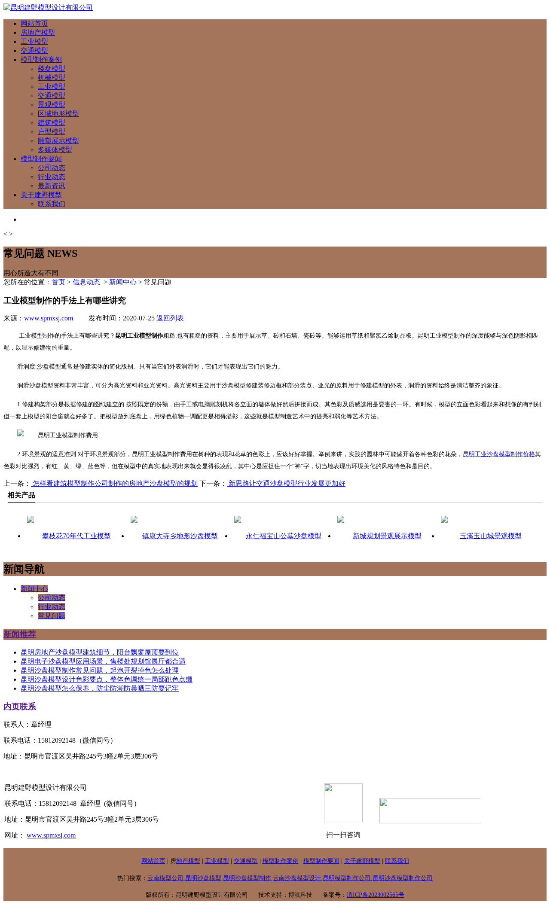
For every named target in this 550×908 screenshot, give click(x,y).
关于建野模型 (41, 194)
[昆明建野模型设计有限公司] (48, 7)
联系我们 (51, 203)
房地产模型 (38, 32)
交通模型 (34, 50)
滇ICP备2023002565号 (375, 895)
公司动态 (51, 167)
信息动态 (86, 282)
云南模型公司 (165, 878)
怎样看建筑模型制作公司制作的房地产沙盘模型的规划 (114, 483)
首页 (58, 282)
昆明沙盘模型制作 (247, 878)
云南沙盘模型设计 (297, 878)
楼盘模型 (51, 68)
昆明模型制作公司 (347, 878)
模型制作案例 (41, 59)
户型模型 (51, 131)
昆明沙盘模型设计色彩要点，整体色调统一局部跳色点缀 (106, 679)
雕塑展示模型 (58, 140)
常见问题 (51, 615)
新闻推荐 (19, 634)
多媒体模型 (55, 149)
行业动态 (51, 176)
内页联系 (19, 706)
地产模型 (188, 861)
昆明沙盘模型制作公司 (403, 878)
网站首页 (34, 23)
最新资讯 (51, 185)
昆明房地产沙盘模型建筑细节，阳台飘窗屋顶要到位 (100, 652)
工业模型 (34, 41)
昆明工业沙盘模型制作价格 (499, 454)
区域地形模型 (58, 113)
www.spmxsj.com (48, 318)
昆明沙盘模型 (203, 878)
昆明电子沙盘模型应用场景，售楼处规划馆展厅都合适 (103, 661)
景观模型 (51, 104)
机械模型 (51, 77)
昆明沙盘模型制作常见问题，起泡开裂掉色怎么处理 (100, 670)
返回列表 (170, 318)
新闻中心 (123, 282)
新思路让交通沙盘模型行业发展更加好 (286, 483)
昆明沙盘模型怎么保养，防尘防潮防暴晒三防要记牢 (100, 688)
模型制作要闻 (41, 158)
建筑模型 (51, 122)
